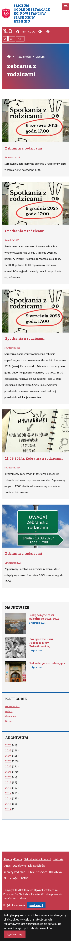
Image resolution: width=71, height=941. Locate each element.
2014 (8, 809)
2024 (8, 756)
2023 (8, 761)
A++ (20, 39)
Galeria (8, 711)
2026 (8, 745)
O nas (7, 866)
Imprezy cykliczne (14, 872)
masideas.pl (36, 905)
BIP (24, 31)
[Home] (9, 56)
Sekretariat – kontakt (37, 859)
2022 (8, 766)
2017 (8, 793)
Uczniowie (19, 866)
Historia (58, 859)
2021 (8, 772)
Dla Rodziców (36, 866)
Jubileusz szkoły (37, 872)
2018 (8, 788)
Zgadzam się (14, 934)
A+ (12, 39)
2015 (8, 804)
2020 (8, 777)
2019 (8, 782)
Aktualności (24, 56)
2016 (8, 798)
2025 (8, 750)
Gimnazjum (10, 716)
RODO (31, 31)
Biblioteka (55, 872)
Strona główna (12, 859)
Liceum (40, 56)
